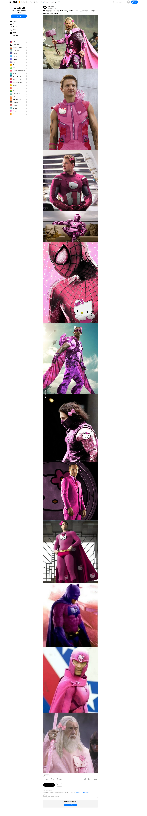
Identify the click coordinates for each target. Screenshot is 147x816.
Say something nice (70, 804)
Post (135, 2)
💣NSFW (57, 2)
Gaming (46, 775)
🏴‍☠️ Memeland (38, 2)
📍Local (51, 2)
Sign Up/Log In (120, 2)
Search (113, 2)
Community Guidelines (82, 792)
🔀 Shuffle (22, 2)
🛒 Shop (45, 2)
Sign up (19, 16)
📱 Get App (29, 2)
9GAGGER (51, 6)
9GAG (15, 2)
